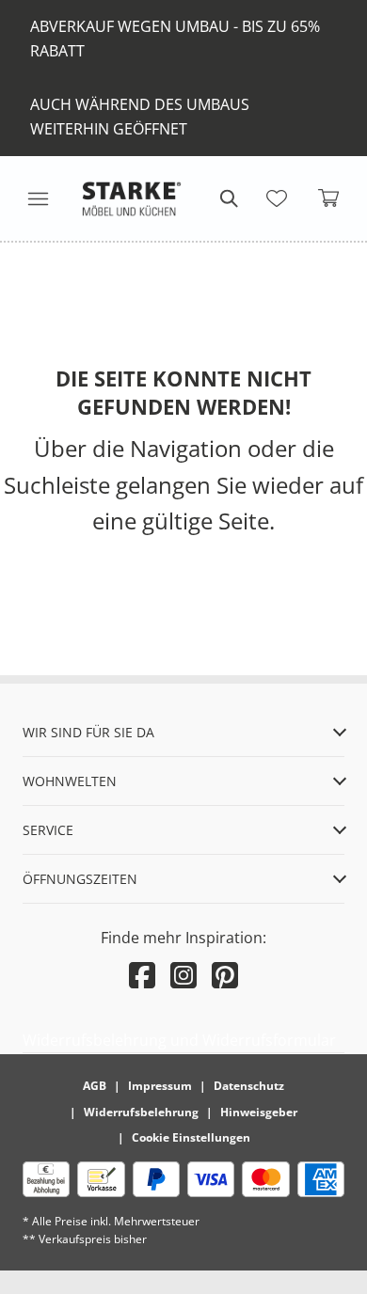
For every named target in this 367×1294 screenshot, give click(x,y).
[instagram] (183, 975)
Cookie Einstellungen (191, 1137)
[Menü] (38, 198)
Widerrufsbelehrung (141, 1112)
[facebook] (142, 975)
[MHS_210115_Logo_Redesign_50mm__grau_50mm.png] (131, 198)
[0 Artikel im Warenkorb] (329, 198)
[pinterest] (225, 975)
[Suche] (228, 198)
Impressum (160, 1086)
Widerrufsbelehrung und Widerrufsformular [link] (179, 1040)
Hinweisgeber (258, 1112)
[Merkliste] (277, 198)
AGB (94, 1086)
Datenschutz (249, 1086)
